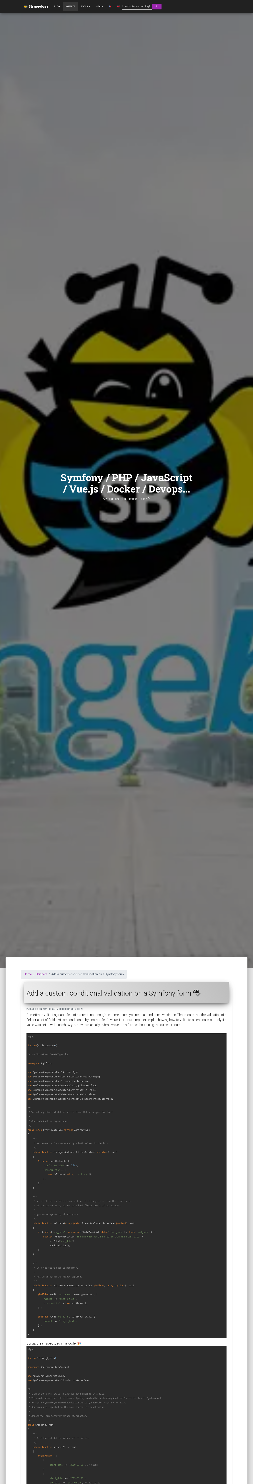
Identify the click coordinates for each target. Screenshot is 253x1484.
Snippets (70, 6)
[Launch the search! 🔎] (157, 6)
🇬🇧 (118, 6)
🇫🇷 (110, 6)
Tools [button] (84, 6)
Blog (57, 6)
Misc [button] (98, 6)
